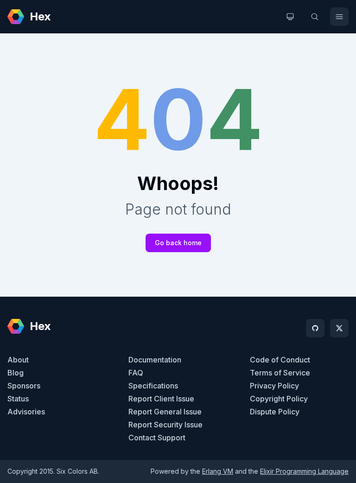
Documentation (154, 359)
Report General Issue (165, 411)
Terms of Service (280, 372)
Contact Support (156, 437)
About (18, 359)
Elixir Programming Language (304, 471)
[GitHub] (315, 328)
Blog (15, 372)
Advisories (26, 411)
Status (18, 398)
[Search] (315, 17)
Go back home (178, 243)
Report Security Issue (165, 424)
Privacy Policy (274, 385)
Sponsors (23, 385)
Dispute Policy (274, 411)
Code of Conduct (280, 359)
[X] (339, 328)
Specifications (153, 385)
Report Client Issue (161, 398)
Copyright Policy (279, 398)
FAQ (135, 372)
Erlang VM (217, 471)
